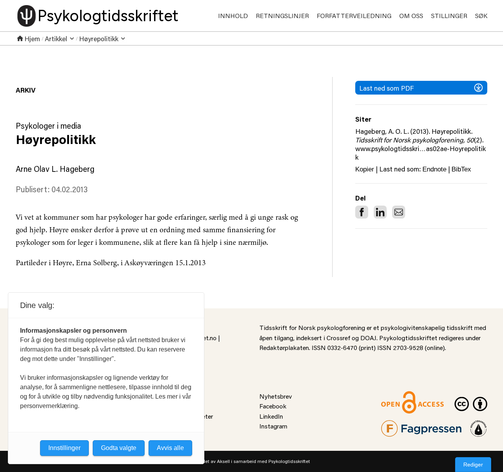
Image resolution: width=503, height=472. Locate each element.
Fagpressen (397, 425)
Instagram (273, 426)
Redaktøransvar (478, 425)
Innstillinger (64, 448)
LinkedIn (271, 416)
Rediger (473, 464)
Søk (481, 15)
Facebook (272, 406)
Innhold (233, 15)
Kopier (364, 169)
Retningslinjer (282, 15)
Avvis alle (170, 448)
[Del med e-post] (398, 212)
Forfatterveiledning (354, 15)
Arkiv (25, 90)
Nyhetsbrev (275, 396)
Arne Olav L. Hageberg (55, 169)
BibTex (461, 169)
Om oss (411, 15)
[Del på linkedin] (380, 212)
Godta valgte (118, 448)
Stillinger (449, 15)
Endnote (434, 169)
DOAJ (368, 337)
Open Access (399, 396)
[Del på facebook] (361, 212)
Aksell (223, 461)
